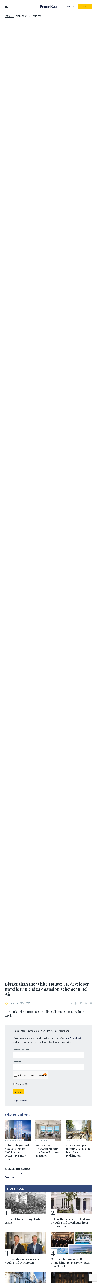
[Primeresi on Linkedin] (76, 1003)
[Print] (91, 1003)
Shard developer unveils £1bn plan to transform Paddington (78, 1150)
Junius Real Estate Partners (16, 1174)
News (12, 1003)
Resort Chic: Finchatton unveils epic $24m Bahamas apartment (47, 1150)
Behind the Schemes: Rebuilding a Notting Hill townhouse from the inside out (70, 1222)
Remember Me (21, 1084)
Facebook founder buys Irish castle (22, 1220)
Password (17, 1062)
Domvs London (11, 1177)
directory (21, 16)
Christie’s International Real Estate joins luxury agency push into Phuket (70, 1262)
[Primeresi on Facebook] (81, 1003)
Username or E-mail (21, 1050)
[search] (12, 6)
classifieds (35, 16)
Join (85, 6)
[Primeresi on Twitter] (71, 1003)
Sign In (70, 6)
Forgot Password (20, 1100)
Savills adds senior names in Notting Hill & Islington (22, 1260)
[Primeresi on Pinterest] (86, 1003)
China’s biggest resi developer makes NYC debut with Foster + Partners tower (17, 1152)
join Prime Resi (73, 1038)
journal (9, 16)
